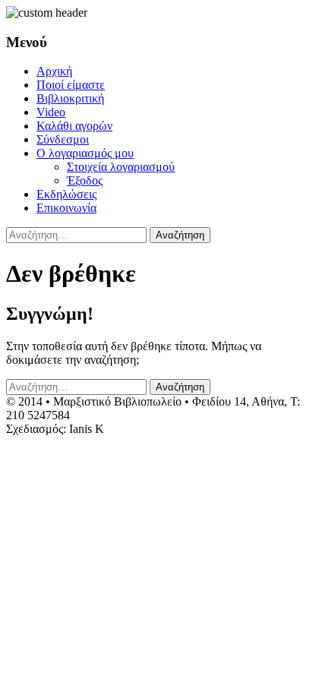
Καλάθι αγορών (74, 125)
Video (50, 112)
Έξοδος (85, 180)
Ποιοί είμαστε (70, 84)
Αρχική (54, 71)
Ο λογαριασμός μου (85, 153)
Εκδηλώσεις (66, 194)
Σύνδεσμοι (62, 139)
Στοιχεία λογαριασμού (121, 166)
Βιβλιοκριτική (70, 98)
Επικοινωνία (66, 207)
